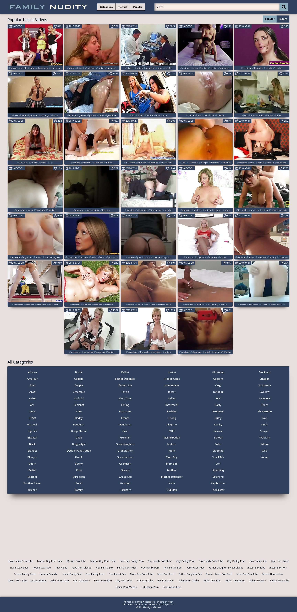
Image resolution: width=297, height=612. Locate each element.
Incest (171, 391)
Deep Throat (79, 431)
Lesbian (172, 411)
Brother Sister (32, 483)
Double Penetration (79, 450)
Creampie (79, 391)
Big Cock (32, 424)
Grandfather (125, 450)
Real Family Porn (173, 567)
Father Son (125, 385)
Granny (125, 470)
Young (264, 457)
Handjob (125, 483)
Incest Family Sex (71, 574)
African (32, 372)
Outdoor (218, 391)
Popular (137, 7)
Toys (264, 418)
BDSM (32, 418)
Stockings (265, 372)
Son (218, 463)
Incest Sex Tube (256, 567)
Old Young (218, 372)
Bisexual (32, 437)
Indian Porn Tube (279, 580)
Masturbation (171, 437)
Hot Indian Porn (150, 587)
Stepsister (218, 489)
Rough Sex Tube (42, 567)
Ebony (79, 463)
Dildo (79, 437)
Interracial (171, 405)
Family (79, 489)
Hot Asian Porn (81, 580)
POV (218, 398)
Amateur (32, 378)
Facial (78, 483)
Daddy (79, 418)
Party (218, 405)
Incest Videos (38, 580)
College (78, 378)
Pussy (218, 418)
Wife (264, 450)
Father (125, 372)
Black (32, 444)
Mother (171, 470)
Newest (123, 7)
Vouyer (264, 431)
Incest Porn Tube (17, 580)
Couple (79, 385)
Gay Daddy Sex (258, 561)
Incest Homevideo (272, 574)
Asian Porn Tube (60, 580)
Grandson (125, 463)
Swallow (265, 391)
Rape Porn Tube (279, 561)
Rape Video (61, 567)
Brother (32, 476)
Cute (79, 411)
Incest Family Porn (24, 574)
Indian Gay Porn (212, 580)
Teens (264, 405)
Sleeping (218, 450)
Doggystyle (79, 444)
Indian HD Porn (257, 580)
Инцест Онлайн (48, 574)
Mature (171, 444)
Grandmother (125, 457)
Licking (171, 418)
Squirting (218, 476)
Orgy (218, 385)
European (79, 476)
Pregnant (218, 411)
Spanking (218, 470)
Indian (171, 398)
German (125, 437)
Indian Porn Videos (126, 587)
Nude (171, 483)
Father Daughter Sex (190, 574)
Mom (172, 450)
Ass (32, 405)
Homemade (171, 385)
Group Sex (125, 476)
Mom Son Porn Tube (141, 574)
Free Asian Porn (103, 580)
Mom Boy (172, 457)
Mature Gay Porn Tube (50, 561)
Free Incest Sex (117, 574)
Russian (218, 431)
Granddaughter (125, 444)
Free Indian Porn (172, 587)
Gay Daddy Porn (185, 561)
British (32, 470)
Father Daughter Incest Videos (226, 567)
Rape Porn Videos (81, 567)
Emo (79, 470)
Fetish (125, 391)
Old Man (172, 489)
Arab (32, 391)
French (125, 418)
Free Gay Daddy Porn (132, 561)
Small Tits (218, 457)
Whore (265, 444)
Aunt (32, 411)
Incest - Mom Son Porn (219, 574)
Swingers (264, 398)
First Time (125, 398)
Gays (125, 431)
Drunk (79, 457)
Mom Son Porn (165, 574)
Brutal (78, 372)
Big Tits (32, 431)
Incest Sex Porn (278, 567)
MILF (172, 431)
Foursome (125, 411)
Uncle (264, 424)
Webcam (264, 437)
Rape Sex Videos (19, 567)
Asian (32, 398)
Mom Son (172, 463)
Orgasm (218, 378)
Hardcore (125, 489)
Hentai (172, 372)
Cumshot (79, 405)
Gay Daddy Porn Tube (21, 561)
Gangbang (125, 424)
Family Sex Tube (195, 567)
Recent (283, 18)
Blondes (32, 450)
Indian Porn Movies (188, 580)
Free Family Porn (150, 567)
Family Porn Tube (126, 567)
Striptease (264, 385)
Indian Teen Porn (235, 580)
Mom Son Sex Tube (247, 574)
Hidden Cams (172, 378)
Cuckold (79, 398)
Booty (32, 463)
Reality (218, 424)
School (218, 437)
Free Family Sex (104, 567)
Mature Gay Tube (76, 561)
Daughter (79, 424)
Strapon (265, 378)
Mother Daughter (172, 476)
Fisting (125, 405)
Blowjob (32, 457)
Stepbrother (218, 483)
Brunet (32, 489)
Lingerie (172, 424)
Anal (32, 385)
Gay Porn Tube (124, 580)
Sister (218, 444)
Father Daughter (125, 378)
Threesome (264, 411)
